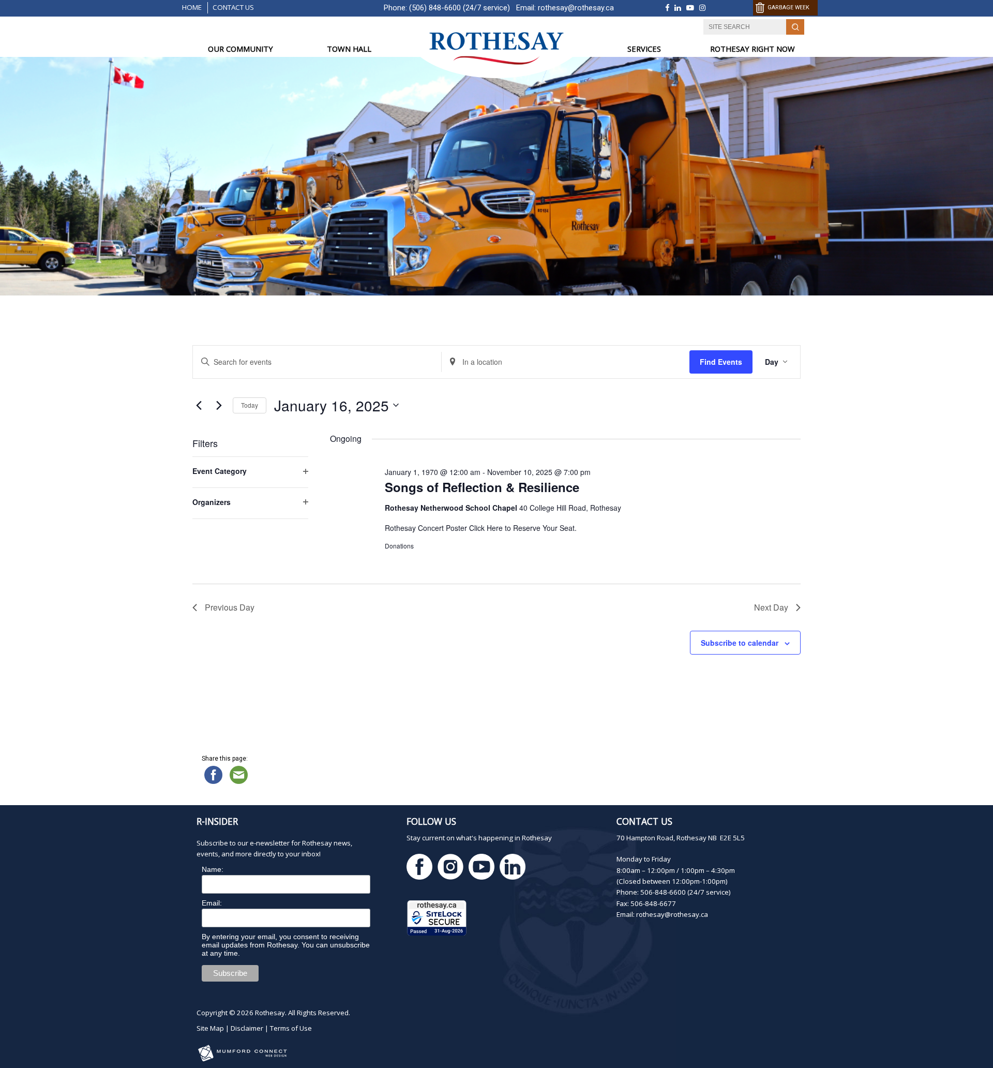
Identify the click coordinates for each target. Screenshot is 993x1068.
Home (192, 7)
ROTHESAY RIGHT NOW (752, 48)
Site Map (210, 1028)
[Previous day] (198, 405)
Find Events (721, 362)
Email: (212, 903)
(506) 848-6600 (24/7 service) (459, 7)
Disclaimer (247, 1028)
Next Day (771, 607)
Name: (212, 869)
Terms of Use (291, 1028)
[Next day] (219, 405)
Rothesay (270, 1012)
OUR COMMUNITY (240, 48)
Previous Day (229, 607)
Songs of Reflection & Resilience (482, 487)
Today (249, 404)
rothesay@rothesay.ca (576, 7)
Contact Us (233, 7)
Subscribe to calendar (739, 642)
